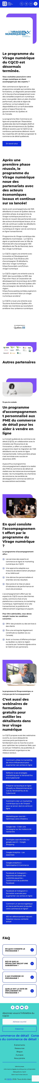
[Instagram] (26, 1007)
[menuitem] (19, 1045)
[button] (19, 949)
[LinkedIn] (17, 1007)
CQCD (9, 1079)
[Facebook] (13, 1007)
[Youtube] (22, 1007)
